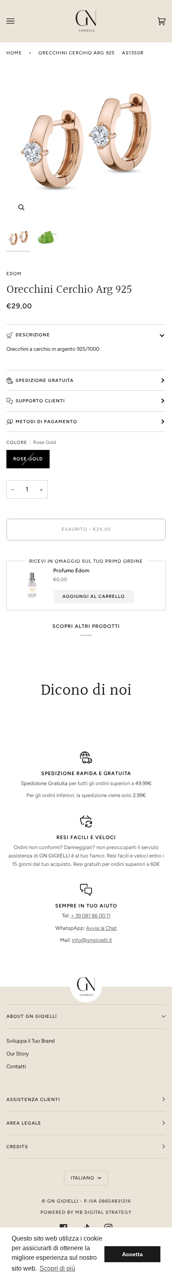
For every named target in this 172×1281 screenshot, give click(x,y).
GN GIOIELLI (62, 1201)
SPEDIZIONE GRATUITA (45, 380)
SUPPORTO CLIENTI (40, 401)
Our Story (17, 1054)
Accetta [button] (132, 1254)
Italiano (83, 1178)
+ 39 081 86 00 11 (90, 916)
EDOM (14, 273)
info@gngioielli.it (92, 940)
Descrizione (33, 335)
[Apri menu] (18, 21)
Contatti (16, 1066)
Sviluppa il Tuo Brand (30, 1041)
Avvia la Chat (101, 928)
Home (14, 53)
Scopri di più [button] (57, 1268)
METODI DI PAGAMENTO (46, 421)
